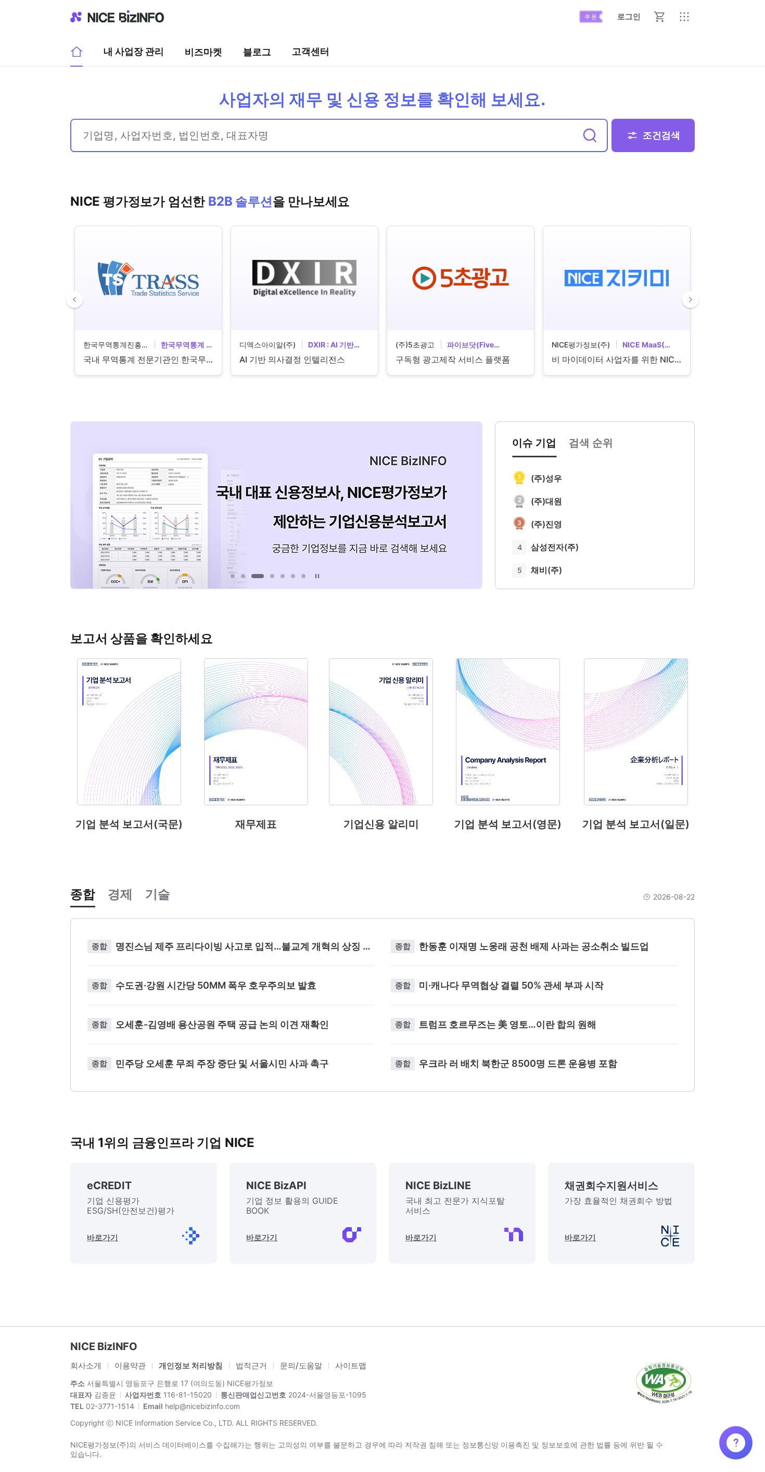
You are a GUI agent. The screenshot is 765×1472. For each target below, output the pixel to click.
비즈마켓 (203, 51)
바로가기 (102, 1237)
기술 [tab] (157, 894)
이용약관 (130, 1365)
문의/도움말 (301, 1365)
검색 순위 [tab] (591, 442)
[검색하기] (590, 135)
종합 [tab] (82, 894)
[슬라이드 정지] (317, 576)
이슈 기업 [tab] (534, 442)
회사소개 (85, 1365)
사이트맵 (350, 1365)
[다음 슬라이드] (690, 299)
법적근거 (251, 1365)
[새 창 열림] (663, 1381)
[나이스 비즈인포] (117, 16)
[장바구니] (659, 16)
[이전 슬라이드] (74, 299)
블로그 (257, 55)
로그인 (629, 16)
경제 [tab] (120, 894)
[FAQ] (736, 1442)
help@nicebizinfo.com (201, 1406)
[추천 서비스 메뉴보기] (684, 16)
